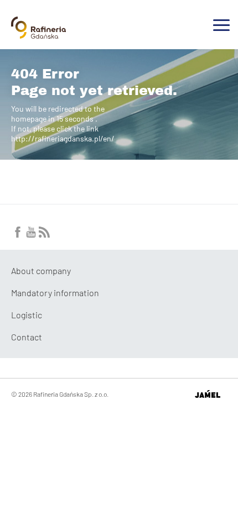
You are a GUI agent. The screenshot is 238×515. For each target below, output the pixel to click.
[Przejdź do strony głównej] (38, 34)
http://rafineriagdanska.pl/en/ (63, 138)
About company (41, 270)
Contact (26, 337)
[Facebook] (17, 234)
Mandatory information (55, 292)
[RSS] (44, 234)
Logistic (26, 314)
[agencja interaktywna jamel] (207, 394)
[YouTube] (31, 234)
